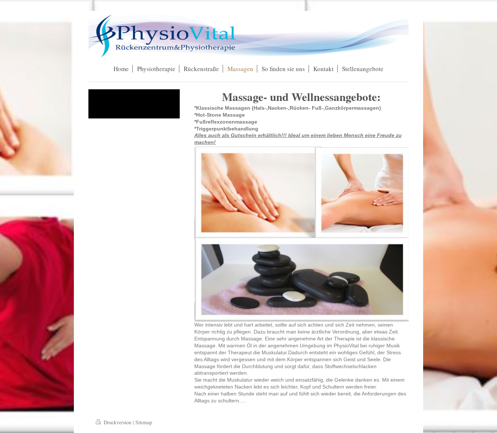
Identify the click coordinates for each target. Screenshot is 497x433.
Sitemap (143, 422)
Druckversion (117, 422)
